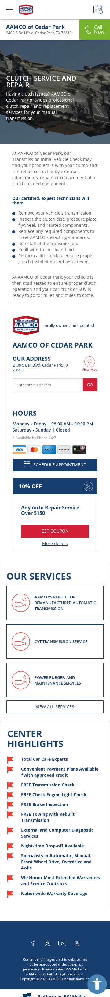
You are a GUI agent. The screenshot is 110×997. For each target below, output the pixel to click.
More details (55, 543)
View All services (55, 707)
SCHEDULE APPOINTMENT (59, 465)
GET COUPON (55, 531)
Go (90, 385)
